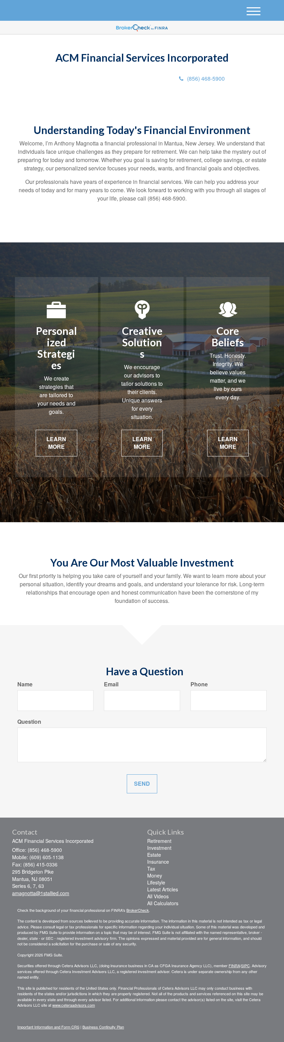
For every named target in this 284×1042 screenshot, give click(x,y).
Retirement (159, 840)
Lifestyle (156, 882)
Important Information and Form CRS (48, 1027)
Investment (159, 847)
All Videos (158, 896)
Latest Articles (162, 889)
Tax (151, 868)
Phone (199, 684)
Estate (154, 854)
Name (25, 684)
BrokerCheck (137, 910)
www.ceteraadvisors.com (73, 1005)
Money (154, 875)
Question (29, 721)
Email (111, 684)
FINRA (234, 965)
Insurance (158, 861)
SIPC (245, 965)
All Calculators (162, 903)
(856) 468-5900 (206, 78)
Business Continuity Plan (103, 1027)
